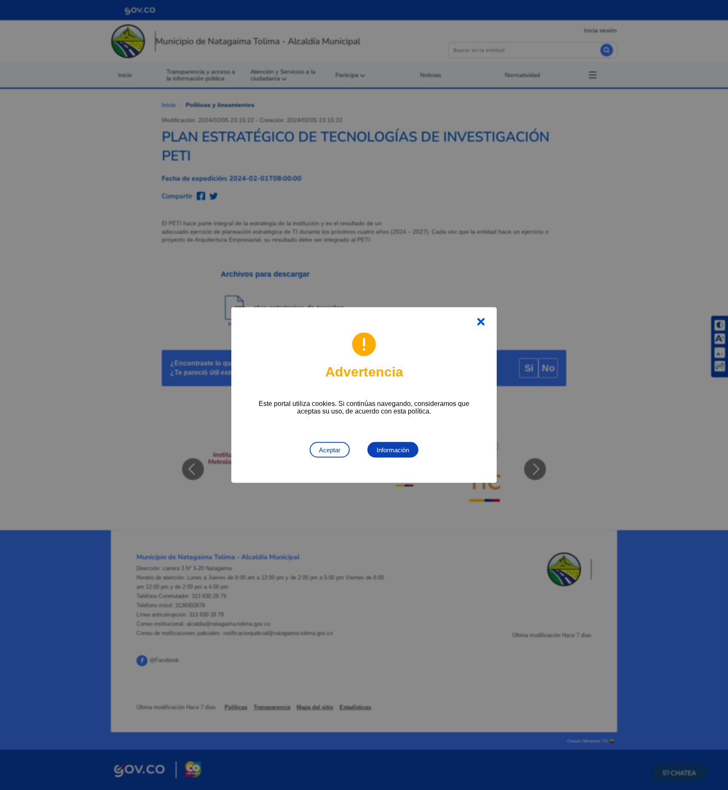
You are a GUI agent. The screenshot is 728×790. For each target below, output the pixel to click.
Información (393, 450)
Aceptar (329, 450)
